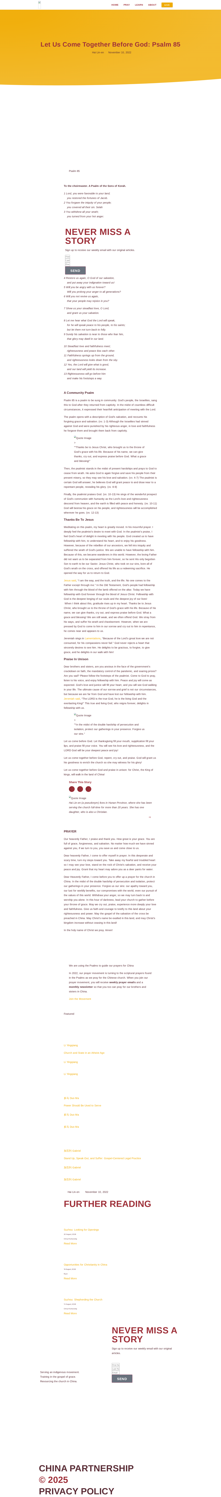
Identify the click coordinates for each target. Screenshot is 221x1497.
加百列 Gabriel (72, 1150)
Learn (139, 5)
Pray (127, 5)
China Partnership (86, 1468)
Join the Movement (80, 998)
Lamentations (93, 638)
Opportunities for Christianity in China (85, 1264)
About (152, 5)
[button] (72, 789)
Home (114, 5)
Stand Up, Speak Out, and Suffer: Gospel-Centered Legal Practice (102, 1158)
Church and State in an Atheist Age (84, 1052)
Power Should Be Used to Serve (82, 1105)
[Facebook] (41, 1393)
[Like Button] (146, 817)
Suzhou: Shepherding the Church (83, 1299)
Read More (70, 1243)
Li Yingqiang (71, 1045)
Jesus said (70, 580)
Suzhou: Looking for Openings (81, 1229)
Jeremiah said (72, 698)
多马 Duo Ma (71, 1098)
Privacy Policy (76, 1491)
